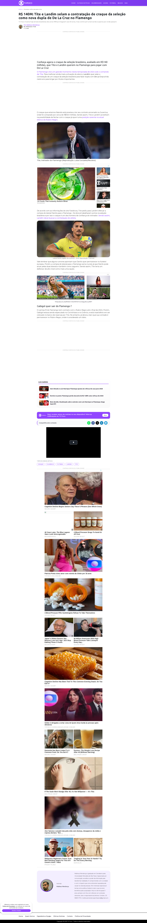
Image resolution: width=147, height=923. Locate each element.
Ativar (105, 415)
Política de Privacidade (83, 916)
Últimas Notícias (83, 3)
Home (73, 3)
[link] (47, 885)
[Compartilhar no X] (97, 423)
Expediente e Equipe (44, 916)
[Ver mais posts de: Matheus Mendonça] (21, 27)
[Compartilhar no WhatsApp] (89, 423)
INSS (126, 3)
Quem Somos (30, 916)
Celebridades (96, 3)
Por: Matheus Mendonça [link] (32, 25)
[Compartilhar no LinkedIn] (101, 423)
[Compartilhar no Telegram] (106, 423)
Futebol (113, 3)
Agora (105, 3)
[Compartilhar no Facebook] (93, 423)
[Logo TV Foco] (25, 3)
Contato (70, 916)
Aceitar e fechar (16, 910)
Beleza (120, 3)
